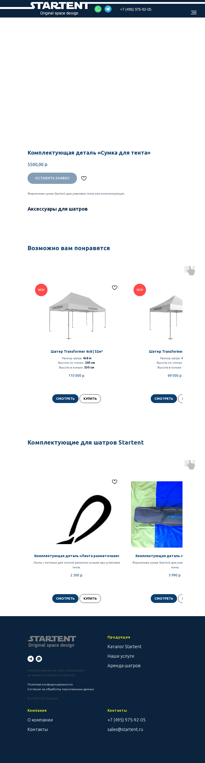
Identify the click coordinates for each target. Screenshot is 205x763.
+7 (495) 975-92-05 (127, 719)
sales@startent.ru (125, 729)
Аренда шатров (124, 665)
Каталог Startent (125, 646)
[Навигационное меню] (193, 12)
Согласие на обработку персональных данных (61, 689)
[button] (98, 9)
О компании (40, 719)
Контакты (38, 729)
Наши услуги (121, 655)
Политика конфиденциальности (50, 684)
